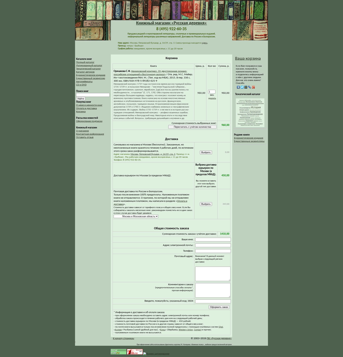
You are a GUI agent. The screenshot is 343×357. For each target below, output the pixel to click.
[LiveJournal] (250, 87)
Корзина (81, 111)
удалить (212, 98)
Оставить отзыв (84, 137)
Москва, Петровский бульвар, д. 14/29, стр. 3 (153, 154)
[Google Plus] (253, 87)
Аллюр (118, 330)
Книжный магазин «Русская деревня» (171, 23)
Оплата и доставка (86, 108)
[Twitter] (242, 87)
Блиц (162, 330)
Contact (197, 330)
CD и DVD (81, 85)
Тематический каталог (88, 69)
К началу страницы (123, 338)
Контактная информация (90, 134)
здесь (204, 43)
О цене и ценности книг (89, 105)
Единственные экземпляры (249, 141)
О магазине (82, 131)
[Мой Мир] (246, 87)
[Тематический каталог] (250, 126)
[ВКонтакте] (238, 87)
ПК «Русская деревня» (219, 338)
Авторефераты (84, 81)
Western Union (186, 330)
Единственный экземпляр (90, 78)
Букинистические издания (248, 138)
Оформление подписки (89, 121)
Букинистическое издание (90, 75)
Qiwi (221, 327)
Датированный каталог (89, 65)
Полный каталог (85, 62)
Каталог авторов (85, 72)
